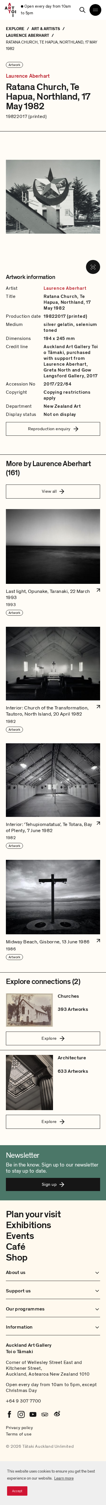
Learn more (64, 1478)
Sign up (49, 1184)
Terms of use (19, 1434)
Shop (16, 1257)
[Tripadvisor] (44, 1414)
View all (49, 491)
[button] (53, 562)
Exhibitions (28, 1225)
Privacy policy (19, 1427)
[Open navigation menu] (95, 10)
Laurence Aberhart (28, 76)
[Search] (82, 10)
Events (20, 1236)
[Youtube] (33, 1414)
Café (15, 1246)
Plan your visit (33, 1214)
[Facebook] (9, 1414)
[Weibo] (56, 1414)
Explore (49, 1038)
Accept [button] (17, 1491)
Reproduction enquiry (49, 429)
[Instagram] (21, 1414)
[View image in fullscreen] (93, 267)
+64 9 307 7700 (23, 1401)
